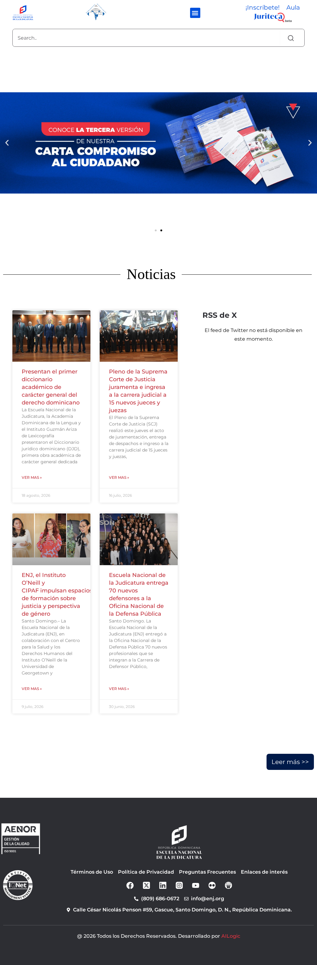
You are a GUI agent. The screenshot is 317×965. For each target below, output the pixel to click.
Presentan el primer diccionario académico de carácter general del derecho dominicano (51, 387)
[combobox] (146, 37)
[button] (195, 13)
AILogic (230, 936)
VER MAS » (32, 477)
